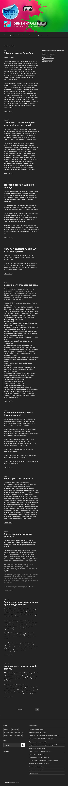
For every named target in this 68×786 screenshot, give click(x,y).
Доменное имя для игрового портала (40, 35)
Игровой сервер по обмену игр (37, 732)
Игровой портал (8, 732)
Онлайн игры (18, 735)
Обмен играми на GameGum (19, 53)
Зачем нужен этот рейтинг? (18, 478)
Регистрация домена (49, 56)
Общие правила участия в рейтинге (18, 535)
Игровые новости (33, 773)
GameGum (7, 729)
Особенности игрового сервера (21, 284)
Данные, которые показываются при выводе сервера (21, 603)
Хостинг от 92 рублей (49, 54)
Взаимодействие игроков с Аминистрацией (18, 413)
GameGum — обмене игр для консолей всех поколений (19, 124)
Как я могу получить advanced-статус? (20, 667)
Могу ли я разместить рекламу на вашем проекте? (20, 250)
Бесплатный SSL (47, 61)
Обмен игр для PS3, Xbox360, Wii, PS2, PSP (41, 738)
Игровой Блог (22, 35)
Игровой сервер (19, 732)
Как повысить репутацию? (36, 770)
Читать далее (8, 111)
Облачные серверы (48, 58)
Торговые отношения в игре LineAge (19, 186)
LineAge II (15, 729)
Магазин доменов (48, 59)
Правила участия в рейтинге (37, 767)
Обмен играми (26, 23)
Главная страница (9, 35)
